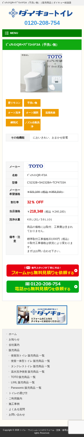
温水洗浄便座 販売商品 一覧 (28, 371)
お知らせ (14, 339)
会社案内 (14, 344)
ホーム (13, 334)
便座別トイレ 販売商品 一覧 (28, 355)
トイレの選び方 (18, 393)
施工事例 (14, 403)
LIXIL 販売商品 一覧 (23, 382)
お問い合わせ (17, 414)
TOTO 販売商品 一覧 (23, 377)
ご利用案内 (15, 398)
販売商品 (14, 350)
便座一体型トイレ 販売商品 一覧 (30, 360)
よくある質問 (17, 409)
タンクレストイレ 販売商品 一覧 (30, 366)
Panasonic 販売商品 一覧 (26, 387)
